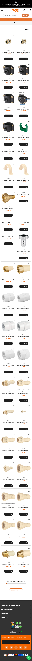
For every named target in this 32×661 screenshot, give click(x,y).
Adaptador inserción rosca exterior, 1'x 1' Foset (8, 393)
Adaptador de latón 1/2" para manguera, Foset (23, 251)
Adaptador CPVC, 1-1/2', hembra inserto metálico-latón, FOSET (23, 194)
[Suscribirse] (28, 642)
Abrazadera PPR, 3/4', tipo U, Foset (23, 151)
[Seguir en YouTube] (25, 647)
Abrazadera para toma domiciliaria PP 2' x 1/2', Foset (23, 80)
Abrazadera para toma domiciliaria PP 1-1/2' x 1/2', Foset (8, 80)
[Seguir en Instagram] (16, 647)
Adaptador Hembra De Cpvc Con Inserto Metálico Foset (23, 279)
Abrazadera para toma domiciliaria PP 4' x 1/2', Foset (8, 137)
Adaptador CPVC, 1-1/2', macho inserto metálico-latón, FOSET (8, 222)
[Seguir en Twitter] (11, 647)
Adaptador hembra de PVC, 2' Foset (23, 365)
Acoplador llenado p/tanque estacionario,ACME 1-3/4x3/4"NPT (8, 208)
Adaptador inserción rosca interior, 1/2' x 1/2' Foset (8, 479)
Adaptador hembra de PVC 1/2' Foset (23, 308)
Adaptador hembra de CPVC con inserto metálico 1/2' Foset (8, 279)
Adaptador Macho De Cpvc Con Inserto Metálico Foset (23, 564)
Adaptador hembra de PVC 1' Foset (8, 308)
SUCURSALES (24, 19)
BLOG (16, 19)
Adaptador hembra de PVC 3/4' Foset (23, 336)
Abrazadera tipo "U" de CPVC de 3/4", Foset (23, 180)
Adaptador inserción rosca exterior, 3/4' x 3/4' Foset (8, 450)
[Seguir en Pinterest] (20, 647)
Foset (8, 50)
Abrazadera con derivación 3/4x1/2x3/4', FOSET (23, 52)
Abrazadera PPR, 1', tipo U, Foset (23, 137)
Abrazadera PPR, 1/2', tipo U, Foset (8, 151)
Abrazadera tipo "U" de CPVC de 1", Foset (8, 180)
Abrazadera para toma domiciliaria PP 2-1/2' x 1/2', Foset (8, 109)
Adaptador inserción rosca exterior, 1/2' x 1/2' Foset (23, 393)
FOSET (8, 420)
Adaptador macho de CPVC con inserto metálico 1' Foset (8, 564)
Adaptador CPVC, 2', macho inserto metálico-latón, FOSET (8, 237)
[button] (28, 658)
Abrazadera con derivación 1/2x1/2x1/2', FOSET (8, 52)
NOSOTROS (9, 19)
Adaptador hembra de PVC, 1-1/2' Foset (8, 365)
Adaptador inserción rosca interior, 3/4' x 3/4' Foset (8, 536)
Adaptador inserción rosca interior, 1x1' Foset (8, 507)
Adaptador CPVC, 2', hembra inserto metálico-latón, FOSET (23, 222)
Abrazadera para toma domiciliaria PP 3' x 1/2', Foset (23, 109)
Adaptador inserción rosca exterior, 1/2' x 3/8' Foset (23, 422)
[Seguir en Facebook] (6, 647)
